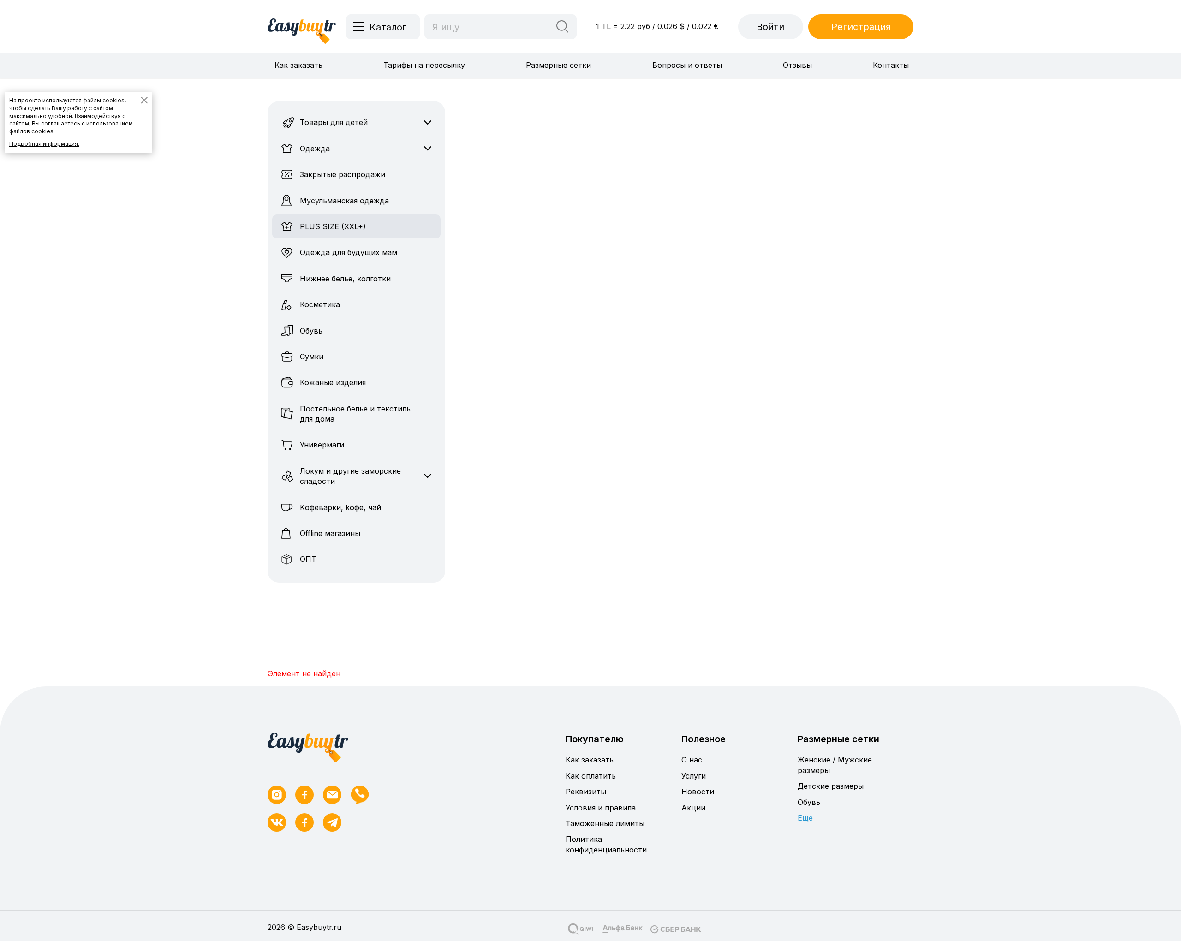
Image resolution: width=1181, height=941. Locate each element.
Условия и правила (601, 807)
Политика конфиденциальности (606, 844)
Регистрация (861, 26)
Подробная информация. (44, 143)
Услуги (693, 775)
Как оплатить (591, 775)
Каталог (388, 27)
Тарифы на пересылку (424, 65)
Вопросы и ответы (687, 65)
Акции (693, 807)
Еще (805, 817)
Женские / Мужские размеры (835, 764)
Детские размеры (831, 786)
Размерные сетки (558, 65)
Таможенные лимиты (605, 823)
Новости (697, 791)
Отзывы (797, 65)
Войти (770, 26)
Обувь (809, 802)
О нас (691, 759)
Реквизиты (586, 791)
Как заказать (298, 65)
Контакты (891, 65)
